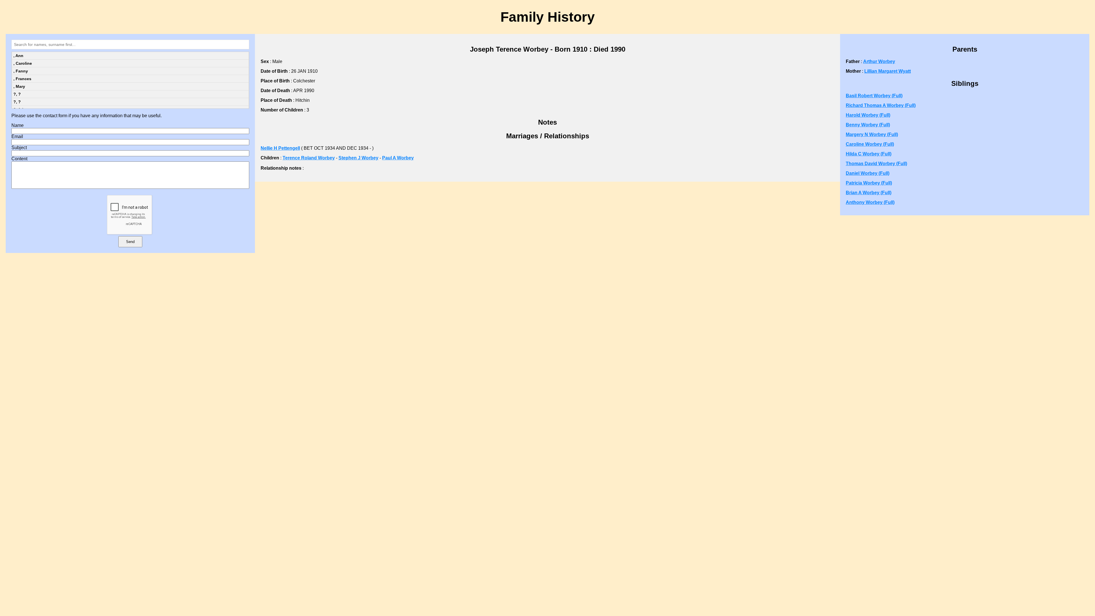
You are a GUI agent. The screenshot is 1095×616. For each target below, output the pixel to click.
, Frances (22, 78)
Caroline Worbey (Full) (870, 144)
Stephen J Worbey (358, 157)
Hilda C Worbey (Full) (868, 153)
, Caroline (22, 63)
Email (17, 136)
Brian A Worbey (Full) (868, 192)
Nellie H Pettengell (280, 148)
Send (130, 242)
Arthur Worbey (879, 61)
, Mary (19, 86)
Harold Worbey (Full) (868, 115)
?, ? (17, 94)
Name (17, 125)
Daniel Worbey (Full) (867, 173)
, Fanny (20, 71)
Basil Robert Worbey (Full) (874, 95)
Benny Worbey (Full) (868, 124)
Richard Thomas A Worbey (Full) (881, 105)
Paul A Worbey (398, 157)
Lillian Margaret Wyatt (887, 71)
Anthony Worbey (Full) (870, 202)
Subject (19, 147)
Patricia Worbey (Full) (869, 183)
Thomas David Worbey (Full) (876, 163)
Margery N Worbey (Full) (872, 134)
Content (19, 158)
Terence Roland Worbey (309, 157)
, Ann (18, 55)
